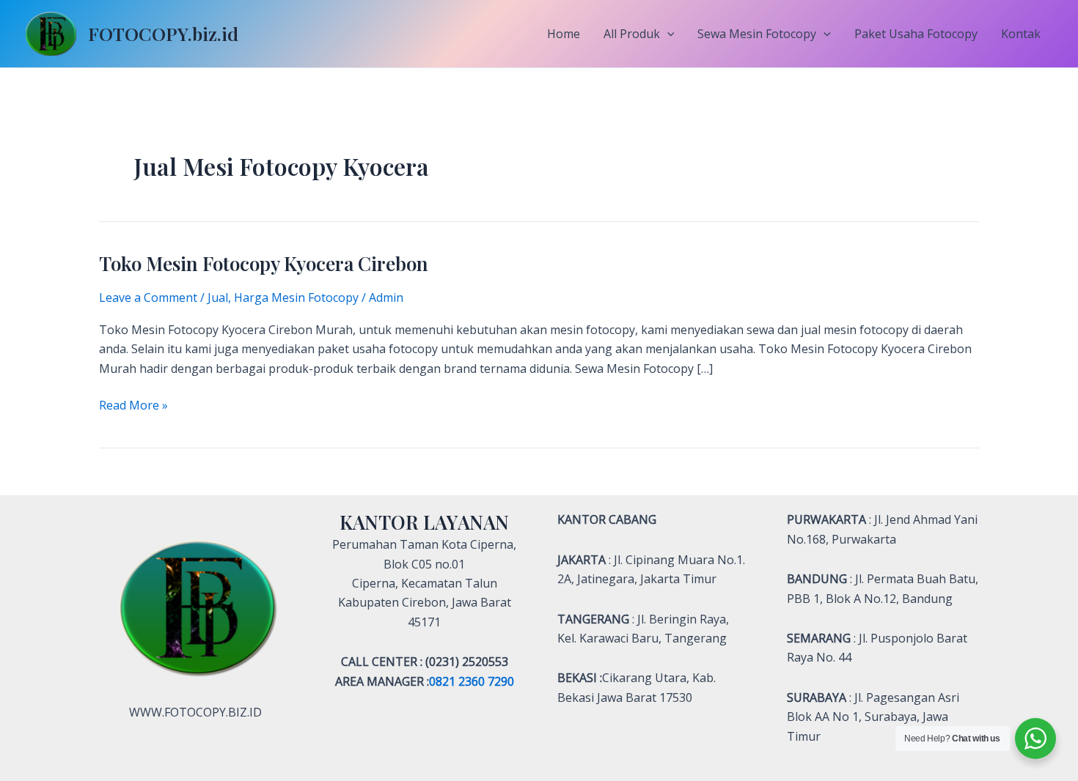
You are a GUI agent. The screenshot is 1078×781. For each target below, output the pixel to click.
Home (563, 34)
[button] (667, 33)
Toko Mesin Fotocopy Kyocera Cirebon (263, 263)
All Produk (632, 34)
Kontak (1021, 34)
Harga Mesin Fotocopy (296, 297)
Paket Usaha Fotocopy (916, 34)
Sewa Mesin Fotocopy (756, 34)
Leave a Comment (148, 297)
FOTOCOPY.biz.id (163, 33)
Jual (218, 297)
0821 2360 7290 (471, 681)
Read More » (133, 404)
